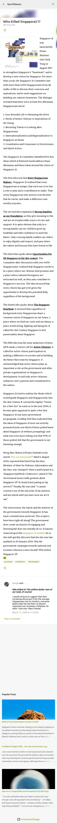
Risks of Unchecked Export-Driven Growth (20, 722)
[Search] (53, 4)
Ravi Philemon (14, 4)
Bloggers (8, 562)
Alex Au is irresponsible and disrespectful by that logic (25, 791)
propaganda (33, 562)
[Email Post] (4, 559)
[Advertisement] (28, 656)
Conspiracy (20, 562)
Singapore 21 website (34, 533)
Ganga (15, 583)
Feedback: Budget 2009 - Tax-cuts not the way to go (24, 746)
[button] (4, 30)
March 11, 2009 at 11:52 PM (25, 612)
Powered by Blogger (30, 819)
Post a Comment (12, 619)
